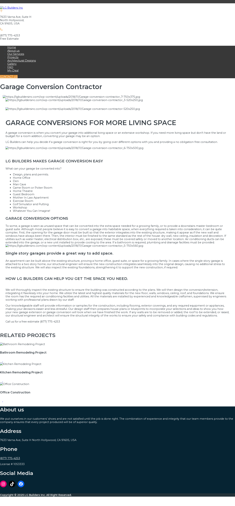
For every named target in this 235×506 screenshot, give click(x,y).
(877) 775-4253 (10, 458)
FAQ (10, 67)
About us (13, 50)
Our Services (15, 54)
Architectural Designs (21, 60)
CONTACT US (9, 76)
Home (11, 47)
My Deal (13, 70)
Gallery (12, 64)
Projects (12, 57)
